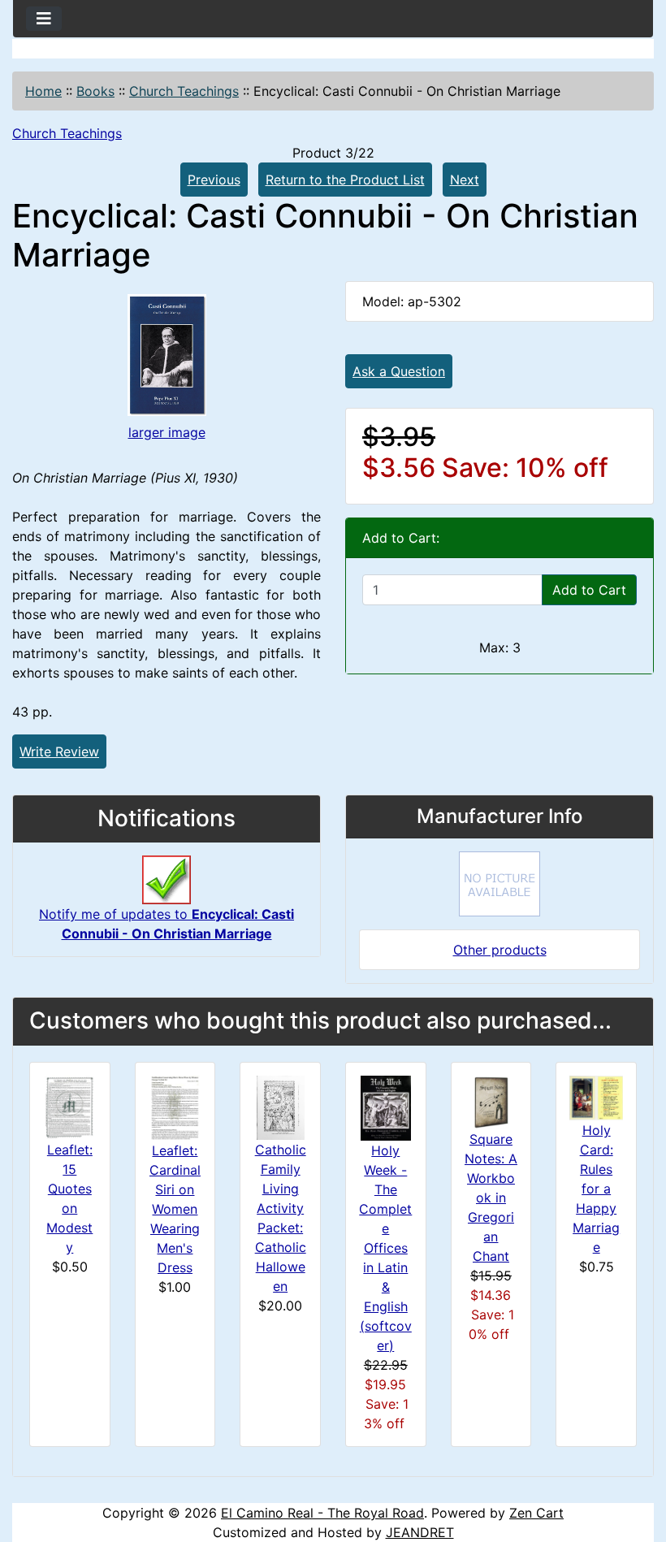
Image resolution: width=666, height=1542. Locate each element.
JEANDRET (420, 1532)
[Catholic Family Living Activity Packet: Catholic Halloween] (281, 1106)
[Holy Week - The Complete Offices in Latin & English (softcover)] (386, 1106)
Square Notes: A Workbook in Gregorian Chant (491, 1197)
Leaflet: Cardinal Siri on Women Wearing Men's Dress (175, 1209)
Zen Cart (536, 1513)
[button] (636, 1461)
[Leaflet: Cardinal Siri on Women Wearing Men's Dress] (175, 1106)
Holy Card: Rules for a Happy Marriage (596, 1188)
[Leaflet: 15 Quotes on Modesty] (69, 1106)
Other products (500, 950)
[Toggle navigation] (44, 18)
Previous (214, 179)
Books (95, 91)
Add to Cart (589, 590)
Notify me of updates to (166, 924)
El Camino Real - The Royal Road (322, 1513)
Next (464, 179)
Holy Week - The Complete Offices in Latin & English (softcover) (385, 1248)
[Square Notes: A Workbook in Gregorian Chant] (491, 1101)
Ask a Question (398, 371)
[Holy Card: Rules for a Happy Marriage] (596, 1097)
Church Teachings (184, 91)
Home (43, 91)
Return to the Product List (345, 179)
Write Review (59, 751)
